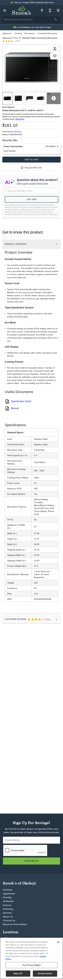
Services (7, 913)
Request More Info (33, 167)
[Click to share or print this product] (54, 48)
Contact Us (9, 920)
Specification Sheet (21, 401)
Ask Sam (31, 199)
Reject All (18, 973)
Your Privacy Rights (31, 965)
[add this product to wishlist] (54, 56)
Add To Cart (32, 159)
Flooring (7, 897)
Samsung (17, 132)
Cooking (18, 33)
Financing (8, 909)
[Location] (41, 10)
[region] (31, 958)
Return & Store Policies (15, 924)
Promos (7, 905)
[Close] (58, 942)
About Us (8, 917)
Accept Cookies (45, 973)
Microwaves (29, 33)
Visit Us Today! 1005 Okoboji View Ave (33, 2)
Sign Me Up (32, 861)
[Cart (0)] (58, 10)
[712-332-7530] (50, 10)
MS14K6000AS (16, 135)
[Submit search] (55, 19)
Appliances (7, 33)
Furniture (7, 890)
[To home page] (21, 10)
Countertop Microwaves (47, 33)
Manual (15, 408)
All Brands (8, 901)
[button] (4, 10)
